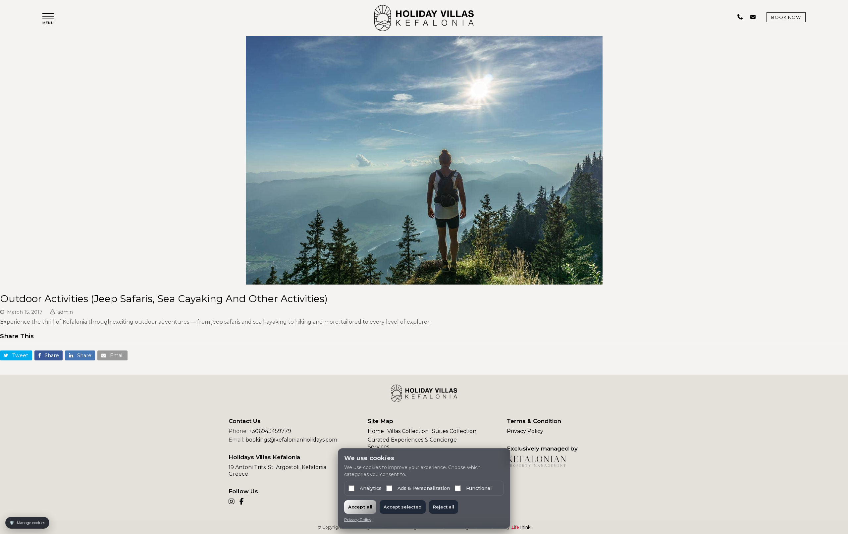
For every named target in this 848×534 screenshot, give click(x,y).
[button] (48, 19)
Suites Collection (454, 431)
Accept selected (403, 506)
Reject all (443, 506)
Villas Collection (408, 431)
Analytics (371, 488)
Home (376, 431)
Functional (479, 488)
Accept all (360, 506)
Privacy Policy (525, 431)
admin (65, 312)
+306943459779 (270, 431)
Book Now (786, 17)
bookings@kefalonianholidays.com (291, 440)
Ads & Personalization (424, 488)
